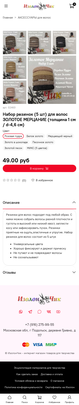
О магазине (57, 380)
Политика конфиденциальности (23, 387)
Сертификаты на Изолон (60, 387)
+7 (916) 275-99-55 (39, 324)
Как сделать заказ (27, 374)
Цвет (6, 131)
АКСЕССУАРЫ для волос (34, 17)
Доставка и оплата (52, 374)
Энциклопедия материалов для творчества (39, 367)
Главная (8, 17)
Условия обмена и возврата (31, 380)
